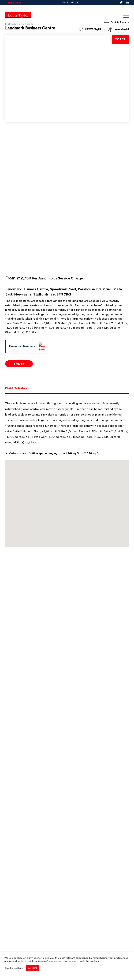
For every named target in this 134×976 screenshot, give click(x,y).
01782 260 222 (70, 2)
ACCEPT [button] (32, 968)
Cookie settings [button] (14, 968)
